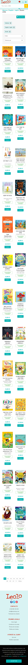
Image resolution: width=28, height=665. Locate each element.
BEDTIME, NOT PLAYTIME (20, 59)
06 (20, 578)
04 (14, 578)
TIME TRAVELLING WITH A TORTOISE (7, 235)
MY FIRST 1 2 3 (7, 161)
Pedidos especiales (14, 639)
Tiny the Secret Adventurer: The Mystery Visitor (7, 450)
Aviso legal (14, 622)
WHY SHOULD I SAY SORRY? (20, 94)
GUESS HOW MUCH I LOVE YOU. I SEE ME (8, 555)
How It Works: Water (20, 522)
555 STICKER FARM (7, 486)
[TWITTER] (14, 602)
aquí (10, 656)
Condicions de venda (14, 624)
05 (17, 578)
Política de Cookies (14, 629)
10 (13, 581)
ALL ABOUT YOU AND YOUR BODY (20, 413)
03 (11, 578)
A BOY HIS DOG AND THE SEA (20, 159)
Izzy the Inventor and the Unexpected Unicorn (7, 379)
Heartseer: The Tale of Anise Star (20, 198)
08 (7, 581)
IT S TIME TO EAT (20, 128)
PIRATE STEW (20, 485)
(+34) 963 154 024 (14, 609)
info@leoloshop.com (14, 611)
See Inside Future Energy (20, 269)
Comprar (8, 71)
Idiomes (5, 10)
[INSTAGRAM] (16, 602)
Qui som (14, 637)
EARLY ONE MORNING (7, 59)
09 (10, 581)
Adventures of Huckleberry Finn (7, 96)
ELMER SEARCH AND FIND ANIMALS (20, 377)
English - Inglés (14, 10)
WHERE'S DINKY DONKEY (7, 268)
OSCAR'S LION (7, 523)
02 (8, 578)
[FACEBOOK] (11, 602)
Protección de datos (14, 627)
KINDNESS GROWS (8, 342)
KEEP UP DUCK (7, 195)
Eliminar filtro (10, 23)
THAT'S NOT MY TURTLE (20, 447)
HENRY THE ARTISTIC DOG (20, 555)
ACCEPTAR (14, 661)
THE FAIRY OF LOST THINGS (8, 128)
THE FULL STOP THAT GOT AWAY (7, 413)
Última (20, 581)
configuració (22, 656)
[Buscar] (26, 6)
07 (23, 578)
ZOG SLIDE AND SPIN (20, 231)
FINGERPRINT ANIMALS (20, 342)
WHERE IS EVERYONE (20, 304)
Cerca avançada (24, 8)
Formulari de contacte (14, 614)
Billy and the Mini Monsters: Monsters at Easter (7, 307)
